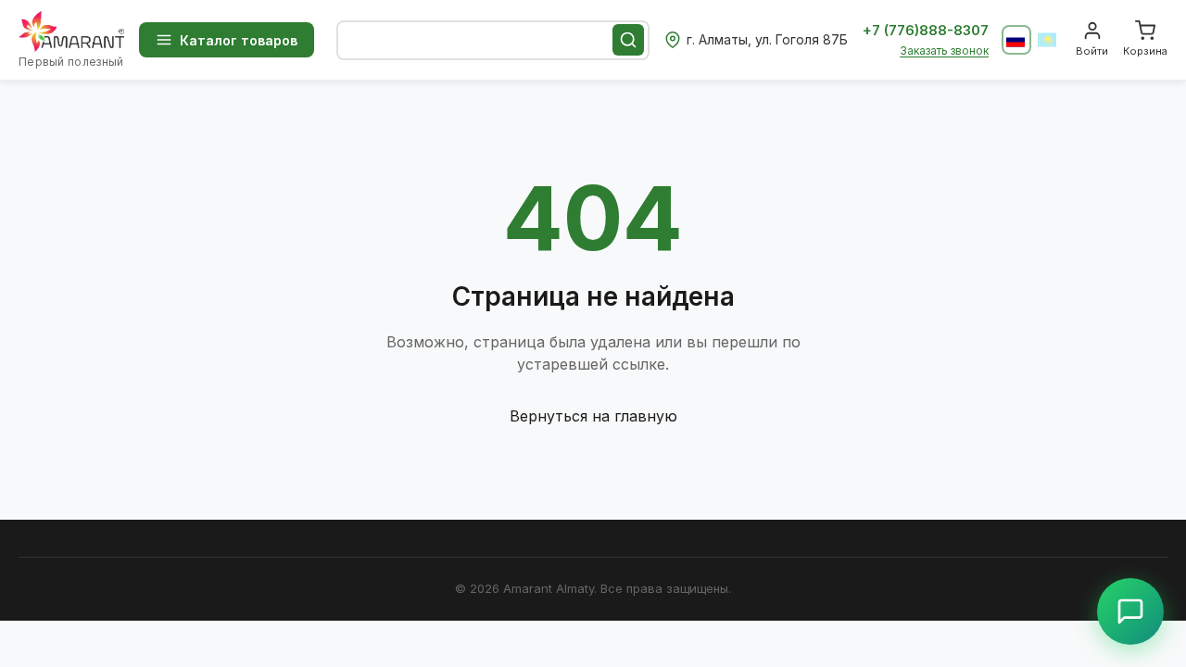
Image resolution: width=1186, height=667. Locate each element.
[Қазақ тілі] (1048, 40)
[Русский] (1016, 40)
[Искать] (628, 40)
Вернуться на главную (593, 416)
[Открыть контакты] (1130, 611)
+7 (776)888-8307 (926, 30)
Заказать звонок (944, 50)
